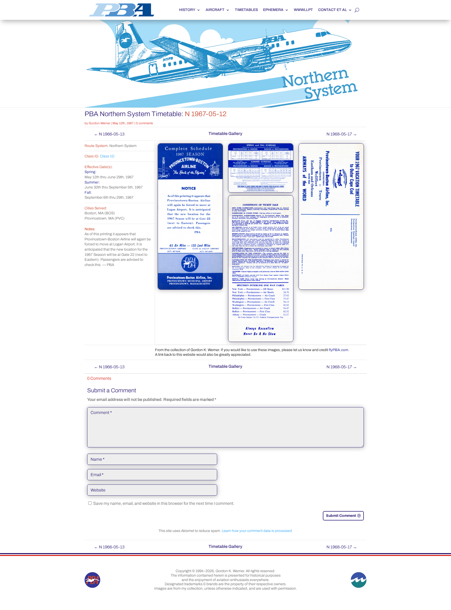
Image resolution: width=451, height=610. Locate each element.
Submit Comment (341, 516)
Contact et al (332, 10)
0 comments (144, 123)
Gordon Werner (99, 123)
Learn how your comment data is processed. (257, 531)
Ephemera (273, 10)
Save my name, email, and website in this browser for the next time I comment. (163, 503)
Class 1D (107, 156)
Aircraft (215, 10)
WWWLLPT (303, 10)
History (187, 10)
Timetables (246, 10)
